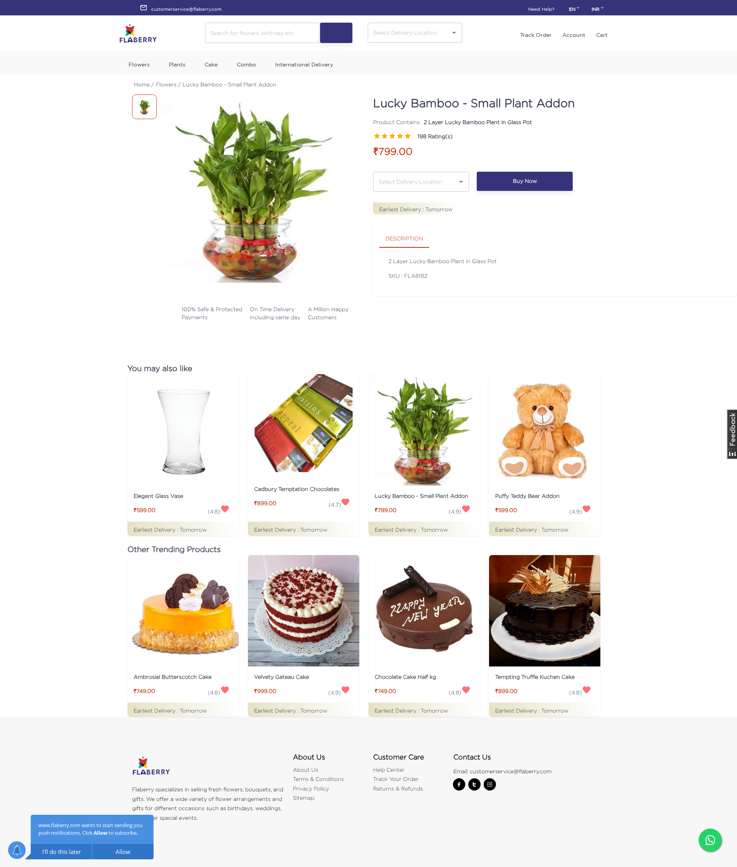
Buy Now (525, 181)
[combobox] (409, 32)
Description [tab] (404, 238)
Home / (144, 84)
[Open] (454, 32)
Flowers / (168, 84)
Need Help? (541, 9)
